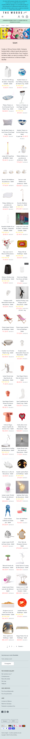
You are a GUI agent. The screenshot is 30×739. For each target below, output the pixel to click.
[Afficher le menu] (2, 17)
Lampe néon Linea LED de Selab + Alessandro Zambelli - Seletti (22, 228)
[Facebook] (3, 712)
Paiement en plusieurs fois (8, 706)
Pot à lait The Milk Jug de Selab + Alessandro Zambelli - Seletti (8, 82)
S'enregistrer (8, 663)
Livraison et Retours (6, 701)
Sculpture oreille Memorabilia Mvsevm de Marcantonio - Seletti (8, 302)
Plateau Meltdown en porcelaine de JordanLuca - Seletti (7, 205)
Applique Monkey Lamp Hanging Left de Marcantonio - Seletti (22, 302)
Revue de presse (6, 679)
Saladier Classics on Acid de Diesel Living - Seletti (22, 132)
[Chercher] (22, 16)
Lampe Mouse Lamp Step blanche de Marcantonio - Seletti (8, 378)
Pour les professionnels (7, 691)
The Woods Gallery (13, 735)
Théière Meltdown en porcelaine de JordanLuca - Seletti (22, 158)
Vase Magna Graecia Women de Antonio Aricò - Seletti (8, 403)
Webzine (4, 683)
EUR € (13, 721)
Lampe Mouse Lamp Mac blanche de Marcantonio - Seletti (22, 450)
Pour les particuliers (7, 694)
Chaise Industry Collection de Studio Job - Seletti (8, 520)
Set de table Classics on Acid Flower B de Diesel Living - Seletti (8, 132)
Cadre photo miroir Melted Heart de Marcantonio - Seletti (22, 427)
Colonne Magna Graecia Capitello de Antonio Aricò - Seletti (8, 427)
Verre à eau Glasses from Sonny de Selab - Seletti (22, 279)
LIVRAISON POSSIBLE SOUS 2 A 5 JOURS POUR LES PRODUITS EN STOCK (15, 21)
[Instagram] (5, 712)
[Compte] (18, 16)
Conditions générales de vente (15, 733)
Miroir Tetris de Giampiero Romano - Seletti (22, 544)
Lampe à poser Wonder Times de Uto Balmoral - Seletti (8, 497)
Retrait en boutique (6, 704)
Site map (4, 681)
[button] (6, 85)
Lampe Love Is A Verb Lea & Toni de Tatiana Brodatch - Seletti (22, 589)
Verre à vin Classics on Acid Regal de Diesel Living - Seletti (22, 107)
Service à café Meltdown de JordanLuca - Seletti (22, 181)
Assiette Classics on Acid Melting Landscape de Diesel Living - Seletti (22, 82)
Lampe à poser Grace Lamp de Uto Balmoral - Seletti (8, 589)
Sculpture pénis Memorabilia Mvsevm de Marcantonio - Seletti (22, 353)
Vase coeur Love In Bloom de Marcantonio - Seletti (8, 254)
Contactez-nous (5, 676)
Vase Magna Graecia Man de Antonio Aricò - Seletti (22, 378)
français (5, 721)
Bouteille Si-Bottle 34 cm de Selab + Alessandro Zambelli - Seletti (8, 228)
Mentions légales (5, 733)
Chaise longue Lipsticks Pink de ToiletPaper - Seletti (22, 329)
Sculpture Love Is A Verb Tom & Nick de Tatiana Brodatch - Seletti (8, 612)
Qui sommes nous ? (7, 674)
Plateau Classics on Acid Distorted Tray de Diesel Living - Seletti (8, 107)
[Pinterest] (8, 712)
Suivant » (20, 646)
